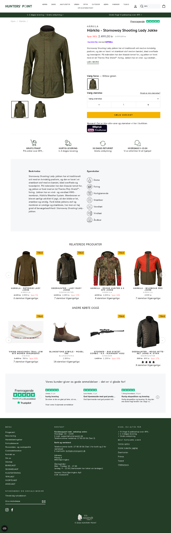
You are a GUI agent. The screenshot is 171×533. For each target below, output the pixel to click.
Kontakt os (10, 454)
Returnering (10, 436)
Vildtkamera (123, 465)
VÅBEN (76, 4)
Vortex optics (124, 444)
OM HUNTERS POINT (85, 8)
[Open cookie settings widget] (4, 528)
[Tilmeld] (43, 501)
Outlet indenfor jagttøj (128, 448)
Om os (8, 458)
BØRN (106, 4)
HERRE (44, 4)
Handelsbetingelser (13, 440)
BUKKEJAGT (10, 465)
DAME (53, 4)
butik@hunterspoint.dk (76, 451)
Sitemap (8, 462)
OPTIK (85, 4)
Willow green (93, 84)
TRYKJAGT (9, 477)
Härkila (22, 21)
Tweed (121, 461)
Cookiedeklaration (13, 451)
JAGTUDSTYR (65, 4)
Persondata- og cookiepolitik (18, 447)
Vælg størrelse (94, 93)
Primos (121, 457)
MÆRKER (115, 4)
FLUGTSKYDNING (13, 473)
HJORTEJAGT (11, 480)
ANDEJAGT (10, 484)
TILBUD (126, 4)
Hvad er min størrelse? (150, 93)
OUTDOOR (96, 4)
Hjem (13, 21)
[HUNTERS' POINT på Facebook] (12, 509)
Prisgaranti (10, 432)
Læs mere (93, 62)
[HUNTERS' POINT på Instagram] (7, 509)
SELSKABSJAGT (11, 469)
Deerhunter (123, 452)
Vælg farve (101, 76)
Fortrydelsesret (12, 443)
